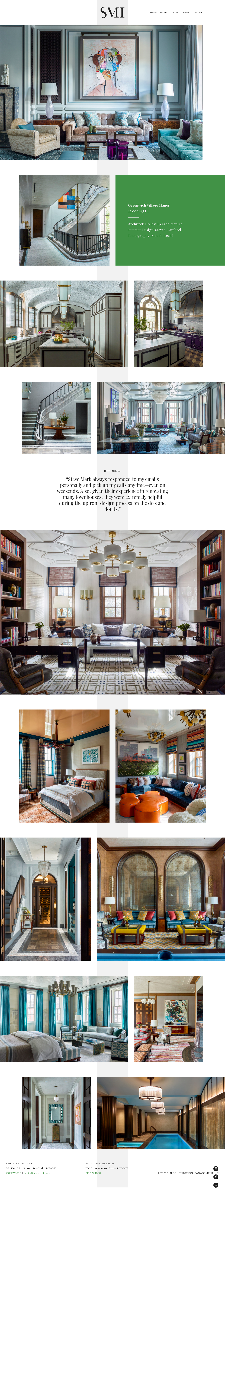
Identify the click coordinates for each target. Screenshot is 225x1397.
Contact (197, 12)
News (186, 12)
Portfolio (165, 12)
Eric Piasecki (162, 235)
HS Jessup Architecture (163, 224)
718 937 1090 (13, 1173)
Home (154, 12)
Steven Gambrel (168, 229)
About (176, 12)
